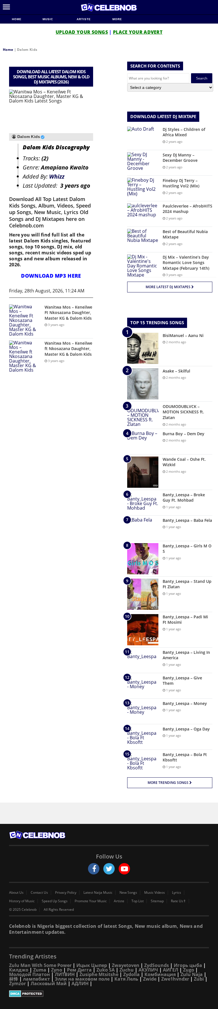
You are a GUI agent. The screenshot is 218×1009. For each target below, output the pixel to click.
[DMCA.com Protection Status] (109, 993)
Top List (137, 901)
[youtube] (124, 868)
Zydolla (131, 974)
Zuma (39, 970)
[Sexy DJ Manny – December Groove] (142, 162)
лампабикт (36, 979)
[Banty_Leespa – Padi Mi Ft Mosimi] (142, 629)
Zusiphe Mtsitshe (98, 974)
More (117, 19)
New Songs (128, 892)
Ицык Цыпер (91, 965)
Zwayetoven (125, 965)
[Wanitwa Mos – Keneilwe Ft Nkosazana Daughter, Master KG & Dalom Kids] (24, 320)
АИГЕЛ (170, 970)
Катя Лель (126, 979)
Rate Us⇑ (178, 901)
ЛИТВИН (65, 974)
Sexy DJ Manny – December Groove (180, 157)
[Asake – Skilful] (142, 383)
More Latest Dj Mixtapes (168, 286)
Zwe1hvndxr (175, 979)
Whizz (56, 176)
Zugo (188, 970)
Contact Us (39, 892)
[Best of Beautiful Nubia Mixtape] (142, 239)
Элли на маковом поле (82, 979)
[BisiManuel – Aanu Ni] (142, 348)
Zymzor (17, 983)
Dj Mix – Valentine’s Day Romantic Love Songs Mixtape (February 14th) (186, 262)
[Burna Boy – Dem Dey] (142, 441)
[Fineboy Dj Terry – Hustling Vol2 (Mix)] (142, 188)
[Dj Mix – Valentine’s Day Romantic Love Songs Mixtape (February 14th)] (142, 265)
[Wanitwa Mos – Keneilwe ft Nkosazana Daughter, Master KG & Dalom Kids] (24, 356)
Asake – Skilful (176, 371)
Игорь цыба (188, 965)
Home (17, 19)
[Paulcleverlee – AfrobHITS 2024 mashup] (142, 214)
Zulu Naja (192, 974)
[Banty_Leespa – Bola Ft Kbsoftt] (142, 762)
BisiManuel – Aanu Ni (183, 335)
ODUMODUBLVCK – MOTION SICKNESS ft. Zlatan (183, 412)
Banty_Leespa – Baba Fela (187, 520)
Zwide (149, 979)
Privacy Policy (65, 892)
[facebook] (93, 868)
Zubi (199, 979)
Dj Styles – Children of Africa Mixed (184, 132)
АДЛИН (80, 983)
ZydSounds (156, 965)
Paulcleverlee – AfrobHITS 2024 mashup (187, 208)
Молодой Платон (29, 974)
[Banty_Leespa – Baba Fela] (142, 528)
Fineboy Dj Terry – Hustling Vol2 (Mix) (181, 183)
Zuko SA (106, 970)
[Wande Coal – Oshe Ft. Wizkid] (142, 472)
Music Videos (154, 892)
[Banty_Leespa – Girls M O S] (142, 558)
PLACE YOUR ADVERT (137, 32)
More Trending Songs (168, 782)
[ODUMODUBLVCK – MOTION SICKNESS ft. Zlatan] (142, 415)
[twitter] (109, 868)
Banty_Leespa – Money (185, 703)
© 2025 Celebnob (23, 909)
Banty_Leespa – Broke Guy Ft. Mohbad (184, 497)
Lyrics (176, 892)
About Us (16, 892)
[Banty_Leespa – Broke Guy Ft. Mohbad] (142, 502)
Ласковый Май (49, 983)
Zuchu (127, 970)
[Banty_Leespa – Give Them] (142, 685)
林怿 (13, 979)
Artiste (84, 19)
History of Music (22, 901)
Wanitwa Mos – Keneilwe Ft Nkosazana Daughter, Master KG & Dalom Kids (68, 312)
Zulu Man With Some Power (40, 965)
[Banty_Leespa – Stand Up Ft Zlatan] (142, 594)
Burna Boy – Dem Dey (183, 433)
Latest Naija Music (97, 892)
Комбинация (160, 974)
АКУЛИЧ (148, 970)
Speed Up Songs (55, 901)
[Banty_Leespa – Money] (142, 711)
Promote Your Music (91, 901)
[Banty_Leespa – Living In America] (142, 660)
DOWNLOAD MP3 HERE (51, 275)
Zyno (56, 970)
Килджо (18, 970)
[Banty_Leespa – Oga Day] (142, 737)
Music (48, 19)
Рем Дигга (79, 970)
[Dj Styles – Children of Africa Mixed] (142, 137)
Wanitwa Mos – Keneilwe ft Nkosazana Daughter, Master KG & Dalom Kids (68, 348)
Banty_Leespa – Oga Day (186, 729)
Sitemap (157, 901)
